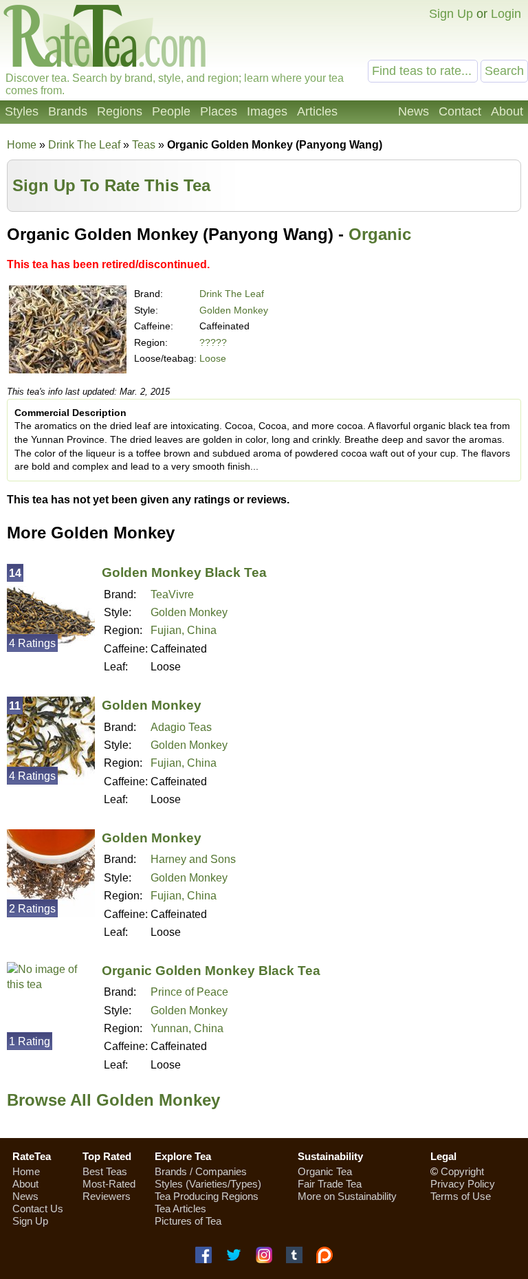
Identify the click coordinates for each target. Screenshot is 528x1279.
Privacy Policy (462, 1184)
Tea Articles (180, 1208)
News (413, 111)
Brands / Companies (201, 1171)
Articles (317, 111)
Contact (460, 111)
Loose (212, 358)
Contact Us (37, 1208)
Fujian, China (184, 630)
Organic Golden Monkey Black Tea (211, 970)
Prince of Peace (189, 992)
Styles (21, 111)
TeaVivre (172, 594)
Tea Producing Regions (206, 1196)
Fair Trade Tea (330, 1184)
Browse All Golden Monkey (113, 1100)
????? (213, 342)
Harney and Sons (193, 859)
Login (506, 14)
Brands (67, 111)
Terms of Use (460, 1196)
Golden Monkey (233, 310)
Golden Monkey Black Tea (184, 572)
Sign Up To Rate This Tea (111, 185)
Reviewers (106, 1196)
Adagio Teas (181, 727)
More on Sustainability (347, 1196)
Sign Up (451, 14)
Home (21, 145)
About (507, 111)
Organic (380, 234)
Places (218, 111)
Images (267, 111)
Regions (119, 111)
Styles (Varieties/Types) (208, 1184)
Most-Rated (108, 1184)
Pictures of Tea (188, 1221)
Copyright (462, 1171)
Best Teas (104, 1171)
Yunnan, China (187, 1028)
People (171, 111)
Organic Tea (325, 1171)
